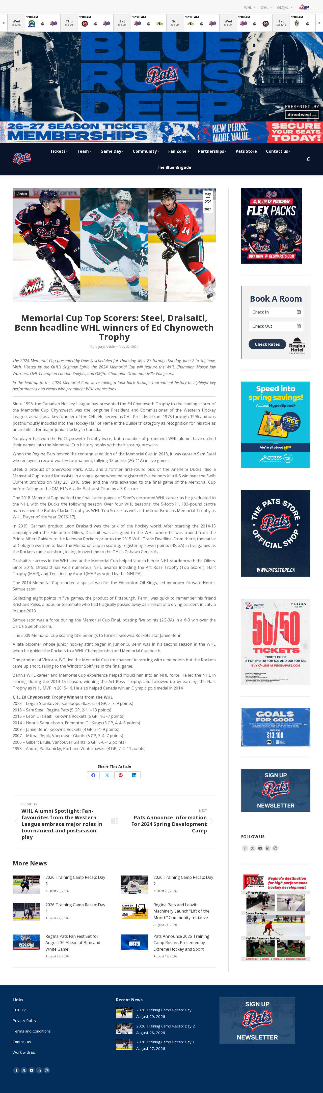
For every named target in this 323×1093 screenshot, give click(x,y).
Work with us (24, 1052)
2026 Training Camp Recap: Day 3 (75, 881)
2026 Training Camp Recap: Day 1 (75, 908)
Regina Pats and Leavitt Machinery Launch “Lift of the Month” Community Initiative (181, 911)
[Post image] (26, 885)
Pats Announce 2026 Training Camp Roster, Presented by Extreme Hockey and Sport (181, 942)
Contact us (22, 1041)
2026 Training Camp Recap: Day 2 (183, 881)
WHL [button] (248, 7)
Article (22, 194)
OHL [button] (265, 7)
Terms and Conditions (32, 1031)
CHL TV (19, 1009)
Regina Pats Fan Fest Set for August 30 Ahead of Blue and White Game (72, 942)
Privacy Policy (24, 1020)
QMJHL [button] (283, 7)
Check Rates (267, 344)
